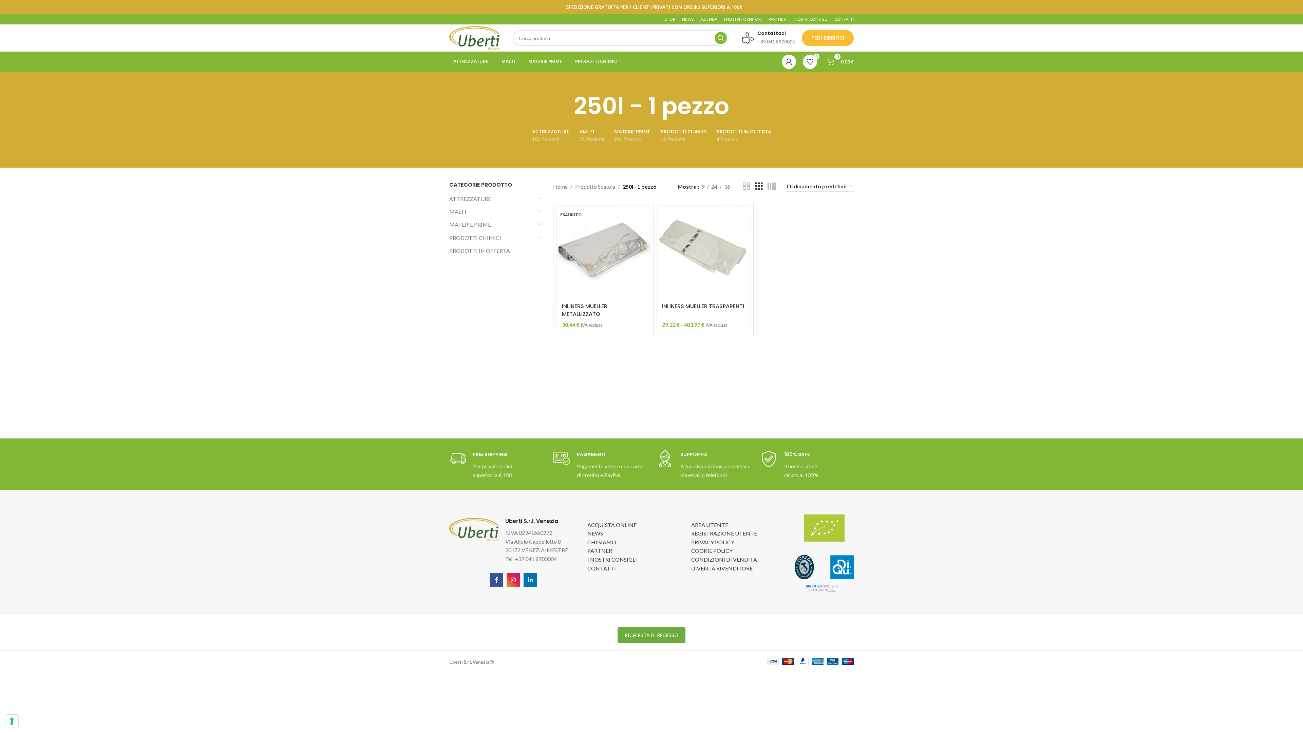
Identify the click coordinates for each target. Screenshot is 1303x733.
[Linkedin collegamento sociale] (530, 580)
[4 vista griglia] (772, 186)
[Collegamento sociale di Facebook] (496, 580)
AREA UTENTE (709, 525)
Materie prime (470, 224)
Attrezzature (470, 198)
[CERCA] (721, 38)
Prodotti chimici (475, 237)
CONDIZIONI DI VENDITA (724, 559)
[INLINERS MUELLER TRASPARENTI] (703, 252)
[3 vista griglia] (759, 186)
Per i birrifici (827, 38)
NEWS (595, 533)
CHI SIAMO (601, 542)
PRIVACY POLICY (712, 542)
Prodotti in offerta (479, 250)
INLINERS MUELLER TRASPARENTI (703, 306)
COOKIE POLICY (712, 550)
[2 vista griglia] (746, 186)
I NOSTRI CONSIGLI (612, 559)
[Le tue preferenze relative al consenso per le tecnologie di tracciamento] (11, 721)
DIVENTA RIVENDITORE (722, 568)
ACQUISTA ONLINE (612, 525)
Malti (457, 211)
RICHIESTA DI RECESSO (651, 635)
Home (560, 186)
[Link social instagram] (513, 580)
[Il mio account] (788, 62)
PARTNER (599, 550)
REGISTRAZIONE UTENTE (724, 533)
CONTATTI (601, 568)
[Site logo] (474, 37)
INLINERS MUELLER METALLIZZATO (584, 310)
